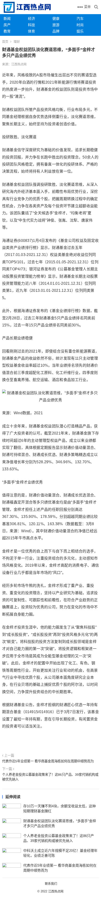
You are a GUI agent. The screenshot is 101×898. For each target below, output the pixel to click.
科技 (31, 25)
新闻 (7, 18)
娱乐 (80, 31)
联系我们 (51, 883)
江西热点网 (55, 891)
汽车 (80, 18)
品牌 (55, 31)
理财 (17, 41)
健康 (55, 18)
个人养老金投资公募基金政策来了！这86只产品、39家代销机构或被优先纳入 (50, 777)
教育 (7, 31)
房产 (7, 25)
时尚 (80, 25)
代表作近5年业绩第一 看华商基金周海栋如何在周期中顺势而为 (48, 761)
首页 (5, 41)
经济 (31, 18)
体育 (31, 31)
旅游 (55, 25)
